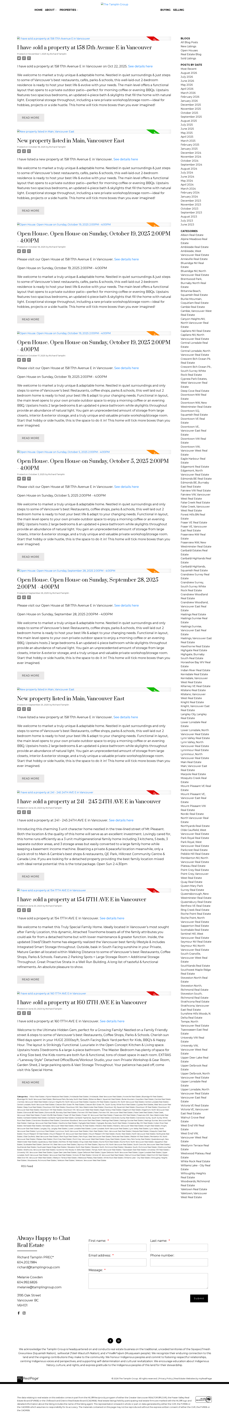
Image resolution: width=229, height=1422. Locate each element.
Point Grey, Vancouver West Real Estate (89, 1139)
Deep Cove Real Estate (33, 1107)
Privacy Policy (166, 1378)
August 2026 (189, 72)
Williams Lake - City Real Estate (137, 1158)
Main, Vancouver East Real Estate (117, 1131)
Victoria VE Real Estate (82, 1155)
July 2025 (187, 124)
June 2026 (187, 80)
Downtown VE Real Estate (146, 1107)
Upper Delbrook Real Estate (89, 1152)
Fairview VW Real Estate (88, 1113)
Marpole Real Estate (140, 1131)
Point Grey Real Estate (62, 1139)
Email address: (100, 1255)
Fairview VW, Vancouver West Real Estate (116, 1113)
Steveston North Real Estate (78, 1147)
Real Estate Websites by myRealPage (193, 1378)
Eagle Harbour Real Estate (111, 1110)
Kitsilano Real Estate (103, 1126)
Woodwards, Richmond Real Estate (42, 1160)
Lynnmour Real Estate (45, 1131)
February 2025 (190, 144)
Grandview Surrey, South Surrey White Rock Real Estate (193, 586)
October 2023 (189, 208)
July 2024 (187, 172)
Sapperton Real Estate (195, 925)
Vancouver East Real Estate (60, 1155)
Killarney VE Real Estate (85, 1126)
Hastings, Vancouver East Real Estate (43, 1123)
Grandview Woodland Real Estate (46, 1121)
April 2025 (187, 136)
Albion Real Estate (37, 1097)
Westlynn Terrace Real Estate (65, 1158)
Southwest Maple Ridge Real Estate (52, 1147)
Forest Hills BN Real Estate (52, 1115)
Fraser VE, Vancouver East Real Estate (97, 1115)
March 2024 (188, 188)
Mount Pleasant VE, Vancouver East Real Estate (69, 1134)
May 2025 (187, 132)
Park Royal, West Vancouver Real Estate (95, 1137)
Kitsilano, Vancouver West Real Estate (128, 1126)
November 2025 (191, 108)
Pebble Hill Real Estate (140, 1137)
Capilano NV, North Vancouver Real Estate (127, 1102)
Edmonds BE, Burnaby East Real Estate (61, 1113)
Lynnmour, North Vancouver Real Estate (72, 1131)
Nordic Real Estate (123, 1134)
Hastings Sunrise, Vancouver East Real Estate (193, 630)
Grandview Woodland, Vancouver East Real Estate (80, 1121)
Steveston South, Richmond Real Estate (140, 1147)
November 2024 (191, 156)
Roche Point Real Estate (109, 1142)
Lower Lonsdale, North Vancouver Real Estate (110, 1129)
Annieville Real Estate (132, 1097)
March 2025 (188, 140)
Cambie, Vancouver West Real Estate (33, 1102)
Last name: (159, 1241)
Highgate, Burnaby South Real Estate (112, 1123)
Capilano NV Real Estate (99, 1102)
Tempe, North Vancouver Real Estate (107, 1150)
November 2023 (191, 204)
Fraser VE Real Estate (72, 1115)
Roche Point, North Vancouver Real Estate (137, 1142)
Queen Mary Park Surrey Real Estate (135, 1139)
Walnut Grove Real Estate (135, 1155)
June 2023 (187, 224)
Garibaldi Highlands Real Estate (61, 1118)
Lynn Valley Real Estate (138, 1129)
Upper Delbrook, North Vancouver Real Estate (119, 1152)
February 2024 (190, 192)
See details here (140, 66)
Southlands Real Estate (26, 1147)
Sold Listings (188, 58)
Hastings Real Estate (110, 1121)
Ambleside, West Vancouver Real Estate (106, 1097)
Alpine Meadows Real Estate (57, 1097)
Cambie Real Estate (163, 1099)
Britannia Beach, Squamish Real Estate (105, 1099)
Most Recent (189, 68)
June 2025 (187, 128)
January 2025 (189, 148)
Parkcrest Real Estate (121, 1137)
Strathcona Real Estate (195, 1001)
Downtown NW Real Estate (54, 1107)
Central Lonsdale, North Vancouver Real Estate (36, 1105)
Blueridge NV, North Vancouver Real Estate (34, 1099)
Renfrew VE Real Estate (69, 1142)
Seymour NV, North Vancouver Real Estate (115, 1145)
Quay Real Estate (113, 1139)
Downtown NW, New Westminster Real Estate (85, 1107)
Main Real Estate (96, 1131)
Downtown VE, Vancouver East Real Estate (193, 430)
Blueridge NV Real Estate (152, 1097)
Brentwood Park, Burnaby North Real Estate (70, 1099)
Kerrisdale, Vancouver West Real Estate (58, 1126)
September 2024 (191, 164)
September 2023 (191, 212)
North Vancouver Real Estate (143, 1134)
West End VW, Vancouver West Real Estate (34, 1158)
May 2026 (187, 84)
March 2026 (188, 92)
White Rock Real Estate (113, 1158)
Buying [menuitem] (165, 9)
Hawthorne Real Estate (68, 1123)
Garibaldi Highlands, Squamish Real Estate (92, 1118)
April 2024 (187, 184)
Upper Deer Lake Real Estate (65, 1152)
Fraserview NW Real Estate (125, 1115)
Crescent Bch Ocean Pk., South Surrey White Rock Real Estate (111, 1105)
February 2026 (190, 96)
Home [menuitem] (39, 9)
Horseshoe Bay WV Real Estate (140, 1123)
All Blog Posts (189, 42)
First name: (97, 1241)
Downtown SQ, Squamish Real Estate (120, 1107)
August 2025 (189, 120)
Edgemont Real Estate (132, 1110)
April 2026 (187, 88)
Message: (95, 1270)
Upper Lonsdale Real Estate (150, 1152)
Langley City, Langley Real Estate (53, 1129)
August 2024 (189, 168)
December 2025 (191, 104)
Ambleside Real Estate (79, 1097)
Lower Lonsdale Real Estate (79, 1129)
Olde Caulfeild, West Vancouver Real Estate (41, 1137)
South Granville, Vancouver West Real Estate (152, 1145)
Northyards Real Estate (195, 825)
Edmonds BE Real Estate (34, 1113)
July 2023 (187, 220)
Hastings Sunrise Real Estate (131, 1121)
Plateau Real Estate (44, 1139)
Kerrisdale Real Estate (32, 1126)
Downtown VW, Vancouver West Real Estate (81, 1110)
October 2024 (189, 160)
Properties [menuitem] (68, 9)
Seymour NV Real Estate (87, 1145)
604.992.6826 (27, 1282)
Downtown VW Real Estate (51, 1110)
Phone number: (162, 1255)
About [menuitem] (50, 9)
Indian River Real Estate (195, 670)
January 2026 (189, 100)
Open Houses (189, 50)
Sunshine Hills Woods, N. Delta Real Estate (73, 1150)
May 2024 (187, 180)
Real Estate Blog (191, 54)
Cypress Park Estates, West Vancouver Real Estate (194, 382)
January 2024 (189, 196)
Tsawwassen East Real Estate (134, 1150)
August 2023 (189, 216)
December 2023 (191, 200)
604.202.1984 (27, 1262)
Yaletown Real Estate (66, 1160)
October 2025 (189, 112)
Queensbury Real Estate (48, 1142)
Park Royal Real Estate (69, 1137)
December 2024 (191, 152)
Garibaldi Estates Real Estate (35, 1118)
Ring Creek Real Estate (88, 1142)
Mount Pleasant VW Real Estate (102, 1134)
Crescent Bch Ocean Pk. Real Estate (70, 1105)
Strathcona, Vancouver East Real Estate (39, 1150)
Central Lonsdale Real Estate (157, 1102)
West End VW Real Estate (157, 1155)
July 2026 (187, 76)
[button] (18, 1313)
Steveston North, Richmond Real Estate (107, 1147)
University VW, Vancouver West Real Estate (34, 1152)
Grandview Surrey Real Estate (123, 1118)
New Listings (188, 46)
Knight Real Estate (152, 1126)
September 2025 (191, 116)
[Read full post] (94, 40)
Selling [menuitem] (178, 9)
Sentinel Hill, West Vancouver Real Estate (59, 1145)
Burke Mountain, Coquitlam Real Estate (138, 1099)
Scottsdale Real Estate (33, 1145)
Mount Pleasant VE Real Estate (36, 1134)
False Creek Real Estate (143, 1113)
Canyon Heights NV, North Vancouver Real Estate (69, 1102)
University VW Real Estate (158, 1150)
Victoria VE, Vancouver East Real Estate (108, 1155)
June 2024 (187, 176)
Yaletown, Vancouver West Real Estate (91, 1160)
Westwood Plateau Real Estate (90, 1158)
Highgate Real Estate (87, 1123)
